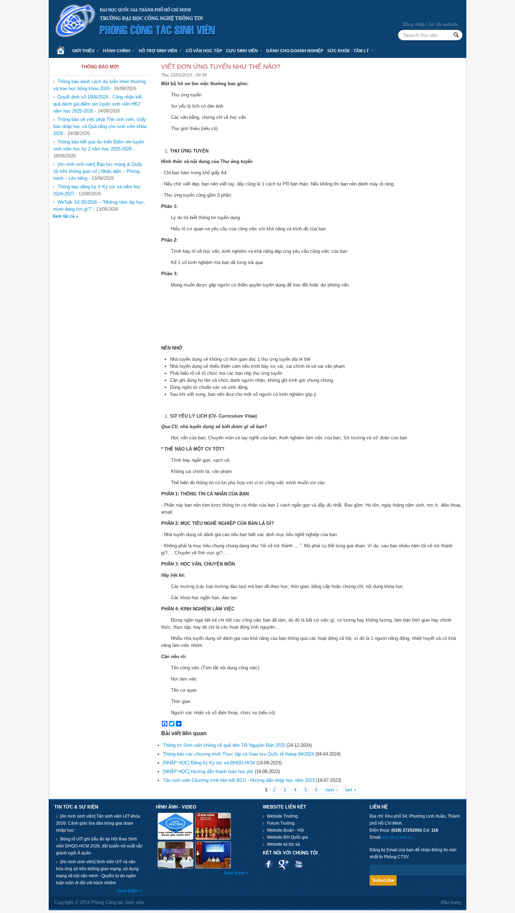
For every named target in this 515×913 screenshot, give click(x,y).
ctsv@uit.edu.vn (398, 837)
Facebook (268, 864)
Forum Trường (281, 823)
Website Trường (282, 816)
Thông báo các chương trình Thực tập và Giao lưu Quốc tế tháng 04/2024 (238, 754)
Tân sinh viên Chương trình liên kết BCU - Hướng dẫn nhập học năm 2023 (239, 780)
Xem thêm (128, 890)
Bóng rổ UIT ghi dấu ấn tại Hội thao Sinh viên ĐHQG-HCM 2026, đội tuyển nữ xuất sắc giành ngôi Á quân (99, 846)
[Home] (135, 21)
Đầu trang (451, 902)
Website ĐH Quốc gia (287, 837)
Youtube (298, 864)
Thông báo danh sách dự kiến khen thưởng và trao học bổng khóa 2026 (99, 85)
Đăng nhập (414, 24)
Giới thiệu (84, 50)
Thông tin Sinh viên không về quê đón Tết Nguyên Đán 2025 (224, 745)
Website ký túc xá (283, 844)
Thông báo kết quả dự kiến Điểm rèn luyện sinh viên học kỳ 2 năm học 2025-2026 (98, 145)
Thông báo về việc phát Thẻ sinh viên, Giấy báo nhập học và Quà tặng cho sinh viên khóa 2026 (99, 126)
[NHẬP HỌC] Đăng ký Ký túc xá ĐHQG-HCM (209, 762)
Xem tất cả (64, 216)
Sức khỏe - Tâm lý (348, 50)
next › (331, 789)
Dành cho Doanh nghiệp (294, 50)
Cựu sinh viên (242, 50)
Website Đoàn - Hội (285, 830)
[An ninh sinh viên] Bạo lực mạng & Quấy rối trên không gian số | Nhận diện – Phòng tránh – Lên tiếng (97, 171)
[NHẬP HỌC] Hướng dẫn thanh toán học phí (208, 771)
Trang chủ (63, 51)
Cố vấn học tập (204, 50)
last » (350, 789)
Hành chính (117, 50)
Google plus (283, 864)
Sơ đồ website (443, 24)
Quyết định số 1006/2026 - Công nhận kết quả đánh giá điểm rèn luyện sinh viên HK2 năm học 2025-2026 (97, 104)
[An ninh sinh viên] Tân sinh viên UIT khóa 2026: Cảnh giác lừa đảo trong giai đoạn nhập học (98, 823)
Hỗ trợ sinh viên (158, 50)
